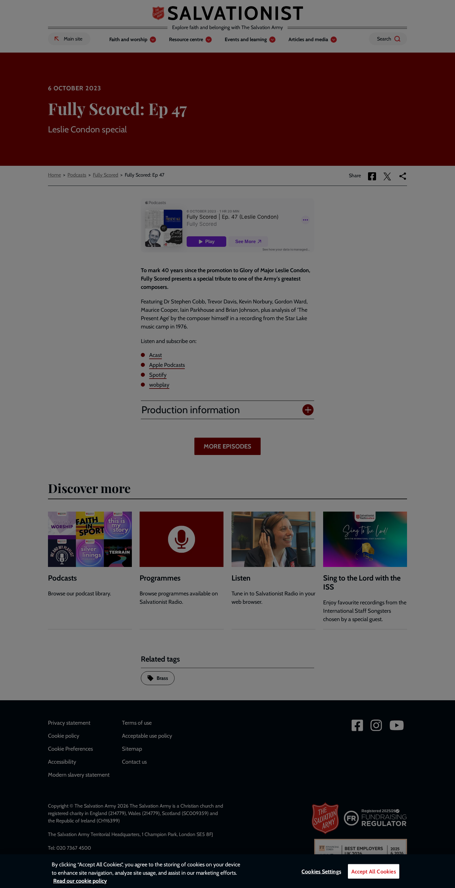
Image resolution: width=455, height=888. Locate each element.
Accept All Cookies (373, 871)
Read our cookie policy (80, 880)
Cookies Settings (321, 871)
